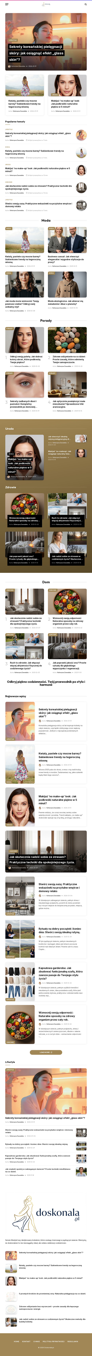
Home (16, 1341)
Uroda (55, 95)
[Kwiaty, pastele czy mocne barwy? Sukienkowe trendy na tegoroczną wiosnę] (24, 85)
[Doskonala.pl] (46, 4)
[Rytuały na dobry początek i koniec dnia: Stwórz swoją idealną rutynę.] (20, 938)
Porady (9, 328)
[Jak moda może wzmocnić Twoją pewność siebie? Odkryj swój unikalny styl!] (24, 284)
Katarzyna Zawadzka (18, 66)
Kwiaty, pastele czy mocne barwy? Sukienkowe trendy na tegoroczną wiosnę (24, 104)
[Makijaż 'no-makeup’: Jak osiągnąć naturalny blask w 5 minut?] (81, 453)
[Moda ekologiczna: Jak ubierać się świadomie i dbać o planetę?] (67, 284)
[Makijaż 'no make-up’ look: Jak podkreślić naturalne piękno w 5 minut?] (67, 85)
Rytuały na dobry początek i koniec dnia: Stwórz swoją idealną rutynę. (60, 930)
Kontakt (26, 1341)
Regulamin (73, 1341)
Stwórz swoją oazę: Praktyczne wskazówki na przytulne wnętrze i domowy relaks (38, 205)
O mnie (36, 1341)
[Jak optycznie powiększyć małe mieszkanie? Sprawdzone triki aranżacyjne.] (67, 385)
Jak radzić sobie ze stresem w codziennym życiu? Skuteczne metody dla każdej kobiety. (66, 557)
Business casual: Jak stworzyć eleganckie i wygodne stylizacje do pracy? (66, 259)
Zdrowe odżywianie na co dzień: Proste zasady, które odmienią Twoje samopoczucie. (69, 359)
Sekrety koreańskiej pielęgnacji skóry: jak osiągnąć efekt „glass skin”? (36, 53)
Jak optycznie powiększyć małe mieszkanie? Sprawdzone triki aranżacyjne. (69, 404)
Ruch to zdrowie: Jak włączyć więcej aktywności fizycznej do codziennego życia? (67, 519)
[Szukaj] (85, 4)
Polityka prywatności (54, 1341)
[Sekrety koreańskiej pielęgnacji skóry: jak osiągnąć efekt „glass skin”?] (46, 42)
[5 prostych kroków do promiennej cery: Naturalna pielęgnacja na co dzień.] (11, 1296)
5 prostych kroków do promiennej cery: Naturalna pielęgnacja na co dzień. (52, 1294)
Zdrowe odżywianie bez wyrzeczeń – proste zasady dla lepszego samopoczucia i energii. (49, 1307)
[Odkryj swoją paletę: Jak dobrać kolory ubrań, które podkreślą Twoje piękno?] (24, 340)
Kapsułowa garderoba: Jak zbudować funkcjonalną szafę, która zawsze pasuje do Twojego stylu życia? (61, 973)
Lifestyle (13, 40)
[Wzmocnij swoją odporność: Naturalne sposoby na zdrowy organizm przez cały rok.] (24, 506)
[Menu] (6, 4)
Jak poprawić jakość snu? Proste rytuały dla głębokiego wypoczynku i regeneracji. (23, 557)
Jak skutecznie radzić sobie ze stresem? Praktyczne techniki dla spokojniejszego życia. (38, 187)
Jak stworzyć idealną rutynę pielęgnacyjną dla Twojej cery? (59, 437)
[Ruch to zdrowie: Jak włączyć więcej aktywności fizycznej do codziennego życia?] (67, 506)
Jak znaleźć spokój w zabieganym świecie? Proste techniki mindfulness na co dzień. (37, 1170)
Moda (12, 95)
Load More (45, 1052)
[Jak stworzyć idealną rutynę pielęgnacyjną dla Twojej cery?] (81, 438)
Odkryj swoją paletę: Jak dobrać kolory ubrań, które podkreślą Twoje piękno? (26, 359)
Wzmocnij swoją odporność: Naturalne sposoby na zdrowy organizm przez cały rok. (23, 519)
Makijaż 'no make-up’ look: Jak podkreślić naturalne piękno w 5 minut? (65, 104)
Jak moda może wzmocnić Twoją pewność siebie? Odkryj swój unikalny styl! (22, 304)
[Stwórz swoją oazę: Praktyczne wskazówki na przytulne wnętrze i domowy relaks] (81, 205)
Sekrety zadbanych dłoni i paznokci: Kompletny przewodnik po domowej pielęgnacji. (23, 404)
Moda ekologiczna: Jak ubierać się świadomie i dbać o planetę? (65, 302)
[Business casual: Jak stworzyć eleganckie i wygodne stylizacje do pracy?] (67, 240)
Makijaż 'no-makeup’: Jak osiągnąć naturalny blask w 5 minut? (59, 452)
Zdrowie (8, 182)
